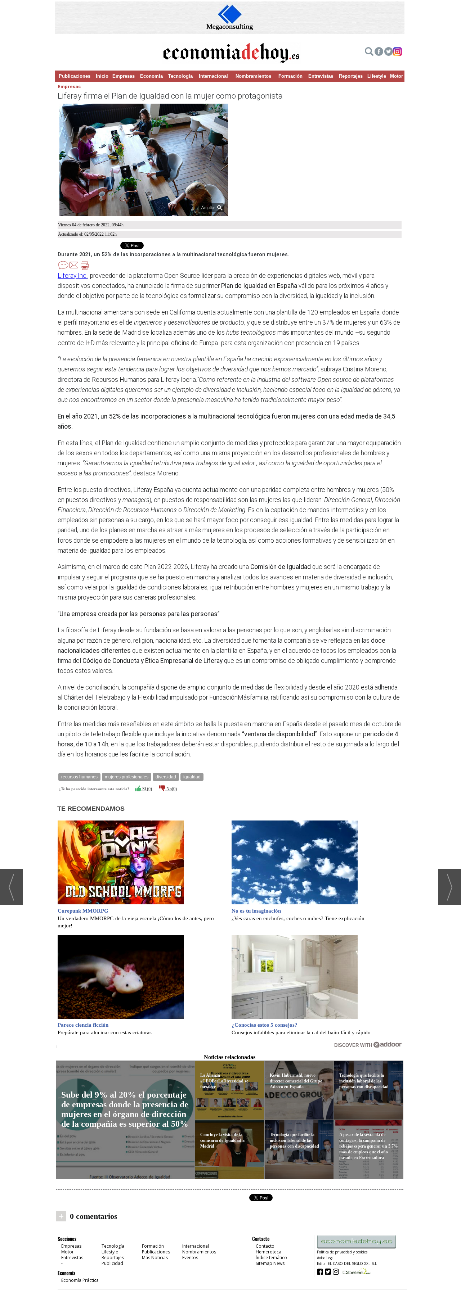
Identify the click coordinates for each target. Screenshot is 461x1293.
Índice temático (271, 1257)
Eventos (190, 1257)
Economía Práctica (80, 1280)
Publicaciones (74, 76)
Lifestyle (376, 76)
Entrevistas (320, 76)
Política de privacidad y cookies (342, 1251)
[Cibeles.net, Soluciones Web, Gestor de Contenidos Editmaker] (356, 1271)
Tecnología (180, 76)
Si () (146, 788)
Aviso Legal (326, 1257)
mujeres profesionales (126, 776)
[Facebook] (378, 52)
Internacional (213, 76)
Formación (290, 76)
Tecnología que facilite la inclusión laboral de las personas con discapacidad (294, 1140)
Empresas (123, 76)
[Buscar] (369, 52)
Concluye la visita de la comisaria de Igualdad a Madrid (222, 1140)
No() (171, 788)
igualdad (192, 776)
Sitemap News (270, 1263)
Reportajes (351, 76)
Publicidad (112, 1263)
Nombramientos (253, 76)
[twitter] (388, 52)
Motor (396, 76)
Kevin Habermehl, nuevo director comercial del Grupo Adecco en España (296, 1081)
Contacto (265, 1246)
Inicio (102, 76)
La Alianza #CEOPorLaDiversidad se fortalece (224, 1081)
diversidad (166, 776)
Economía (151, 76)
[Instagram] (397, 52)
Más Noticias (155, 1257)
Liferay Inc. (73, 275)
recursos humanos (79, 776)
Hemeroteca (268, 1252)
